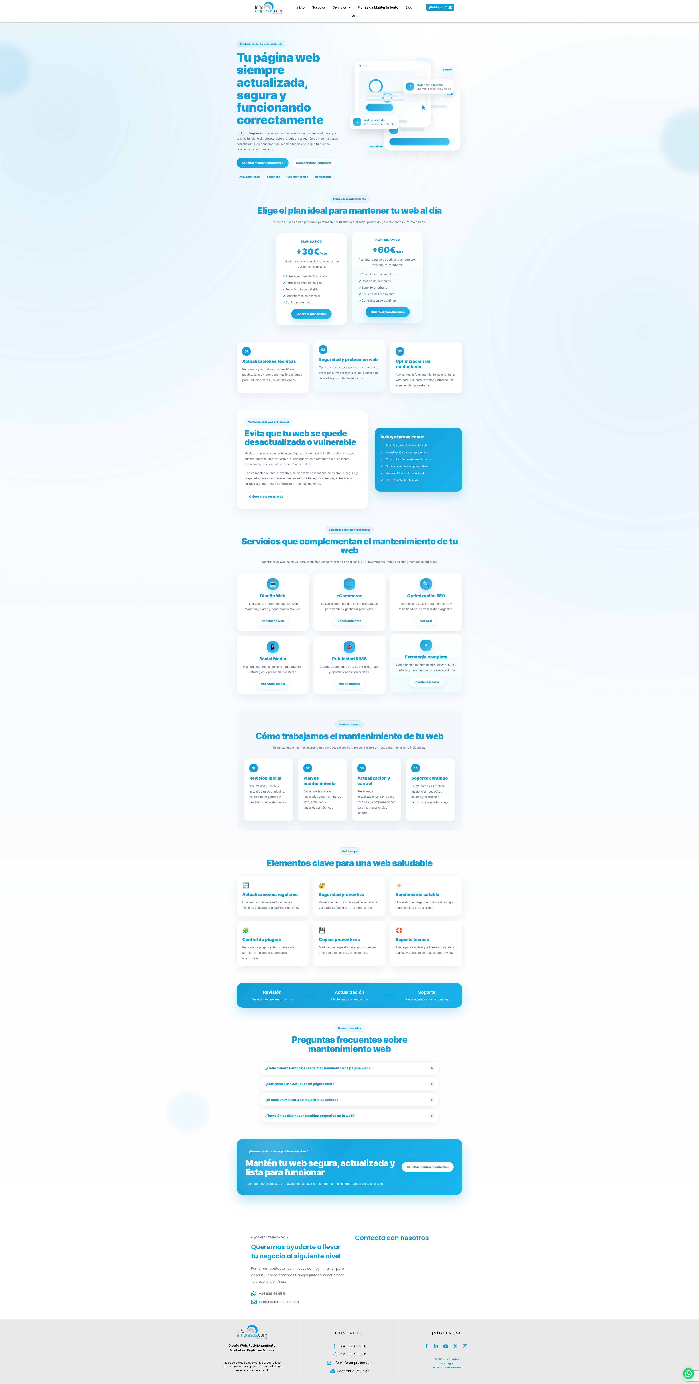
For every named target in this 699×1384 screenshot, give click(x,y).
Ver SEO (426, 621)
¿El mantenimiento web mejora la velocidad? (302, 1100)
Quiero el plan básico (311, 314)
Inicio (300, 7)
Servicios (340, 7)
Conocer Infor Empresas (313, 163)
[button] (688, 1373)
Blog (409, 7)
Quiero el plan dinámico (388, 312)
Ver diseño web (273, 621)
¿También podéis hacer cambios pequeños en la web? (310, 1116)
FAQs (354, 16)
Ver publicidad (349, 684)
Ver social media (273, 684)
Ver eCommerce (349, 621)
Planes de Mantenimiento (378, 7)
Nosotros (319, 7)
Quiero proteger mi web (266, 496)
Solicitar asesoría (426, 682)
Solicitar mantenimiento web (262, 163)
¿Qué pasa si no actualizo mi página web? (299, 1084)
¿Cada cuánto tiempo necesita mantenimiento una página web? (318, 1068)
